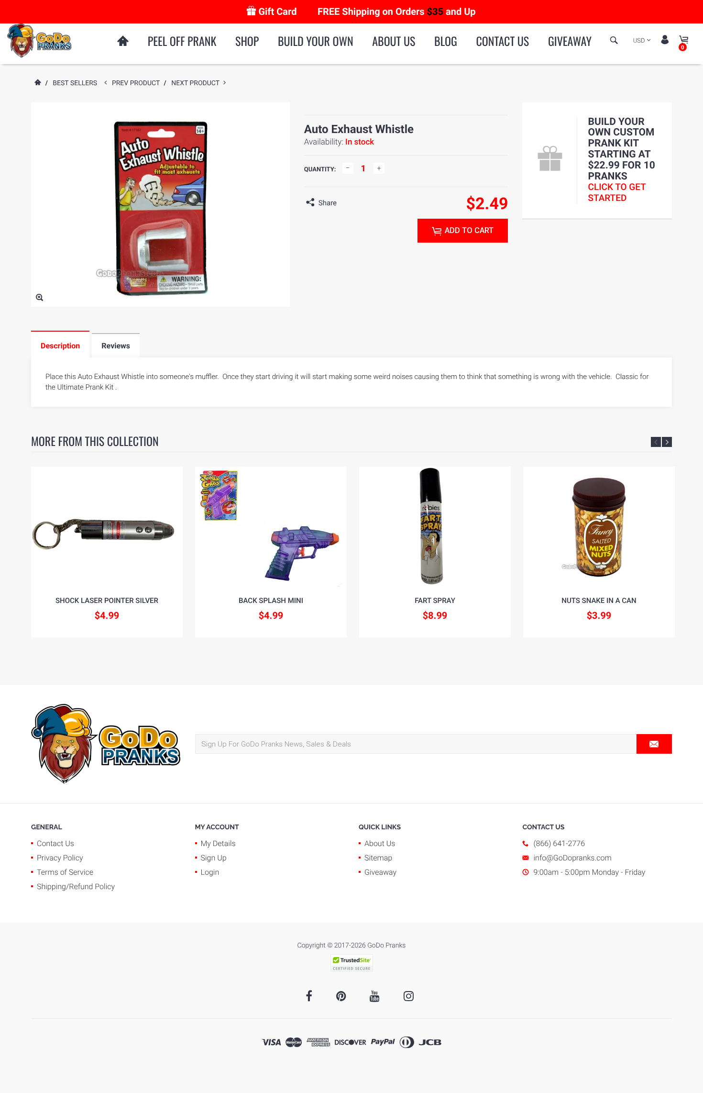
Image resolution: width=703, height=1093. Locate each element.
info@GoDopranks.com (573, 857)
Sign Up (214, 857)
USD (639, 41)
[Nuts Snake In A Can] (599, 527)
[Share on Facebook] (346, 203)
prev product (138, 83)
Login (210, 872)
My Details (218, 843)
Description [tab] (60, 345)
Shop (247, 40)
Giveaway (570, 40)
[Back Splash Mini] (271, 527)
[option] (107, 552)
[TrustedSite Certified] (351, 963)
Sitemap (378, 857)
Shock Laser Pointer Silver (106, 600)
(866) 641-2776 (559, 843)
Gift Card (277, 11)
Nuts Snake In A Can (598, 600)
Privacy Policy (60, 857)
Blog (445, 40)
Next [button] (667, 442)
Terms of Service (65, 872)
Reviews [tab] (115, 345)
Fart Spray (435, 600)
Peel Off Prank (182, 40)
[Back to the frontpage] (37, 83)
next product (197, 83)
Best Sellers (75, 83)
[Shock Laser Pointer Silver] (107, 527)
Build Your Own (315, 40)
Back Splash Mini (271, 600)
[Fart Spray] (435, 527)
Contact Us (502, 40)
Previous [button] (656, 442)
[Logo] (39, 40)
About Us (393, 40)
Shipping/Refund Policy (76, 886)
